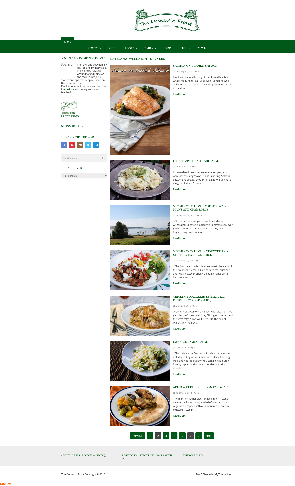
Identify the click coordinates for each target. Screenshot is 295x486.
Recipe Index (70, 116)
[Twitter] (88, 145)
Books (129, 48)
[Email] (96, 145)
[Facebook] (64, 145)
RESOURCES (147, 455)
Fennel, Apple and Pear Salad (196, 160)
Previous (137, 435)
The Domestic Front (72, 474)
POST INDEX (129, 455)
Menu (67, 41)
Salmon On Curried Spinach (195, 65)
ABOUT (65, 455)
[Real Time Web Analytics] (6, 484)
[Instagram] (80, 145)
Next (208, 435)
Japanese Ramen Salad (190, 342)
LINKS (76, 455)
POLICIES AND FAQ (94, 455)
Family (148, 48)
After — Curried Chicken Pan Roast (201, 387)
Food (112, 48)
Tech (183, 48)
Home (167, 48)
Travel (202, 48)
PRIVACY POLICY (193, 455)
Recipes (93, 48)
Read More (179, 94)
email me (69, 89)
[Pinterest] (72, 145)
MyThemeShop (223, 474)
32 (198, 392)
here (88, 86)
